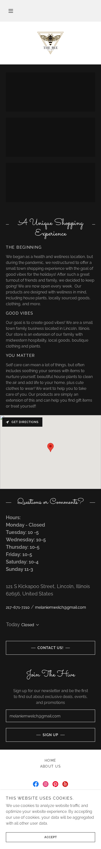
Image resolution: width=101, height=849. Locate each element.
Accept (50, 837)
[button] (11, 11)
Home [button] (50, 760)
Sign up (50, 735)
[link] (50, 43)
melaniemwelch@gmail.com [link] (60, 607)
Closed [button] (27, 624)
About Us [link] (50, 766)
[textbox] (50, 716)
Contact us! (50, 648)
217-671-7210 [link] (18, 607)
